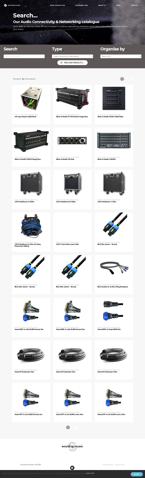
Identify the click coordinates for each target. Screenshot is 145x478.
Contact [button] (134, 5)
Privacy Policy (108, 465)
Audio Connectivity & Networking (26, 115)
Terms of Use (119, 465)
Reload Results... (74, 62)
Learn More (90, 473)
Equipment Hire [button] (81, 5)
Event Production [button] (57, 5)
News (118, 5)
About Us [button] (102, 5)
